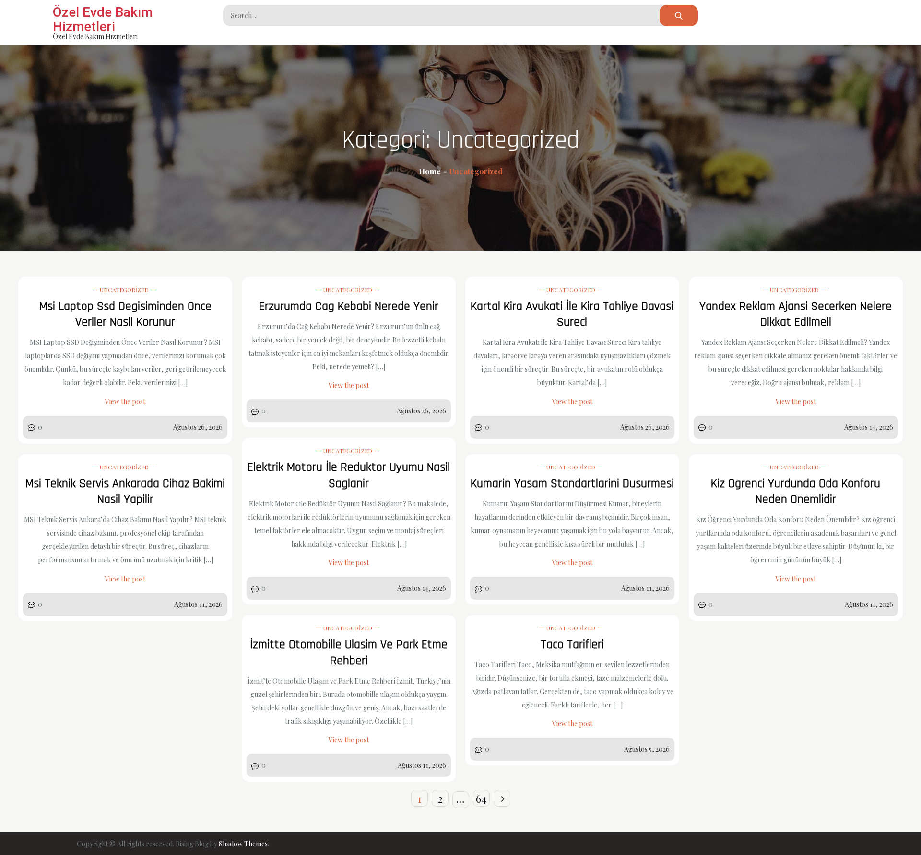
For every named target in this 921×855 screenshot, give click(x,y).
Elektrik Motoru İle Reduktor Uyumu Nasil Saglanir (349, 475)
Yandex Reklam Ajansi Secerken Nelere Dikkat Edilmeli (795, 314)
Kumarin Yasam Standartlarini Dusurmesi (572, 483)
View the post (125, 401)
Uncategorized (124, 290)
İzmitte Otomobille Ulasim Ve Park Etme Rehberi (349, 653)
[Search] (679, 15)
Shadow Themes (243, 843)
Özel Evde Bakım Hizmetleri (103, 19)
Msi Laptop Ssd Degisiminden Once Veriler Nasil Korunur (125, 314)
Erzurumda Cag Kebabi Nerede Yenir (348, 306)
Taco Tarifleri (572, 644)
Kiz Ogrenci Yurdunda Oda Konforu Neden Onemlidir (795, 492)
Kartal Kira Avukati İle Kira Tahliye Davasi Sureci (572, 314)
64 (481, 798)
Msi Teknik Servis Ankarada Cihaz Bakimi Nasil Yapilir (125, 492)
